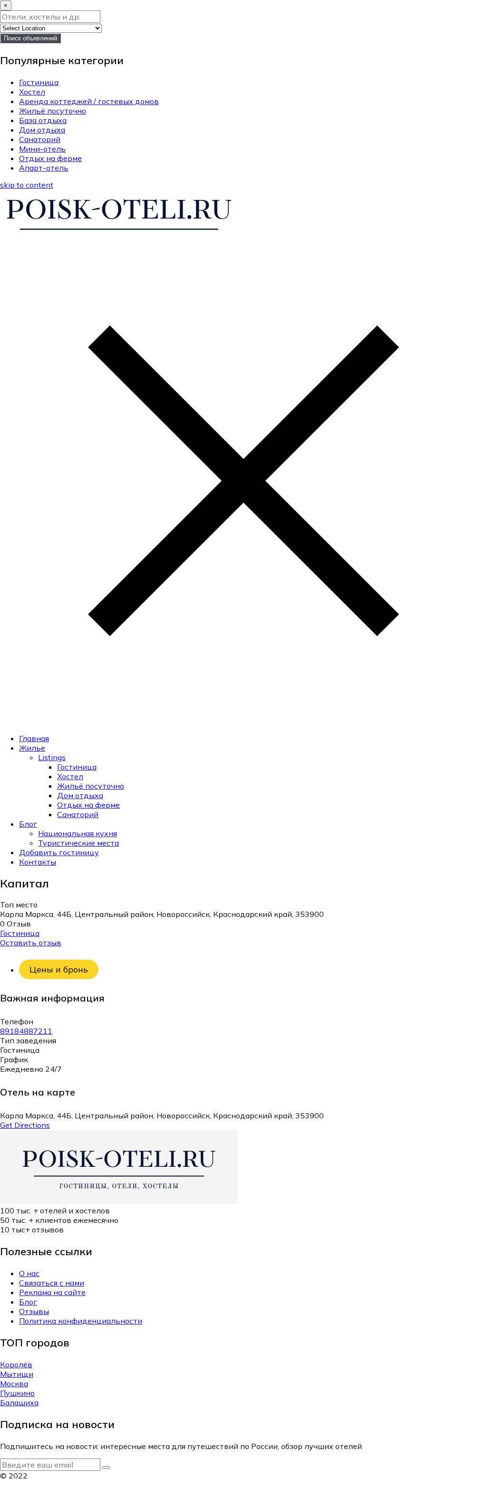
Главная (34, 738)
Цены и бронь (58, 969)
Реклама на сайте (52, 1292)
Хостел (32, 91)
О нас (29, 1273)
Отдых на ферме (50, 158)
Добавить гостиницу (59, 852)
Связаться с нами (51, 1282)
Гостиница (38, 82)
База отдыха (43, 120)
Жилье (32, 748)
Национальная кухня (77, 833)
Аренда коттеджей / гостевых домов (89, 101)
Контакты (37, 862)
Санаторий (39, 139)
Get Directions (25, 1125)
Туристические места (78, 843)
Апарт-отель (43, 167)
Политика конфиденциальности (80, 1320)
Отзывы (34, 1311)
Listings (52, 757)
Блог (28, 824)
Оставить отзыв (30, 942)
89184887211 (26, 1031)
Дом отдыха (42, 129)
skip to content (26, 185)
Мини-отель (42, 148)
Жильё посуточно (52, 110)
